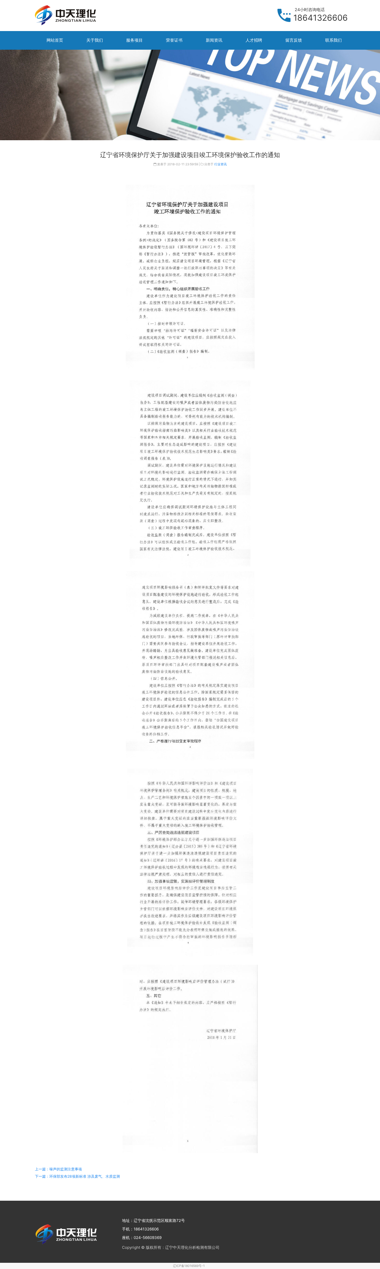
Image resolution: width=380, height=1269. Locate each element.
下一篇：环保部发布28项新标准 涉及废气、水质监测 (77, 1176)
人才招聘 (254, 40)
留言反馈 (293, 40)
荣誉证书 (174, 40)
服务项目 (134, 40)
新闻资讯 (214, 40)
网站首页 (55, 40)
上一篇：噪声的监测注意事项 (58, 1169)
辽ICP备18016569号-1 (189, 1266)
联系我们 (333, 40)
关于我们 (94, 40)
